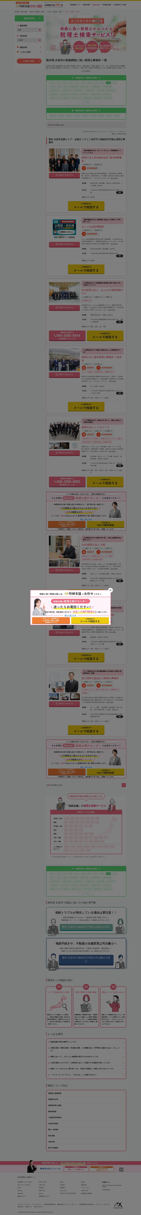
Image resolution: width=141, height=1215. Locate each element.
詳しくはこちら (70, 615)
